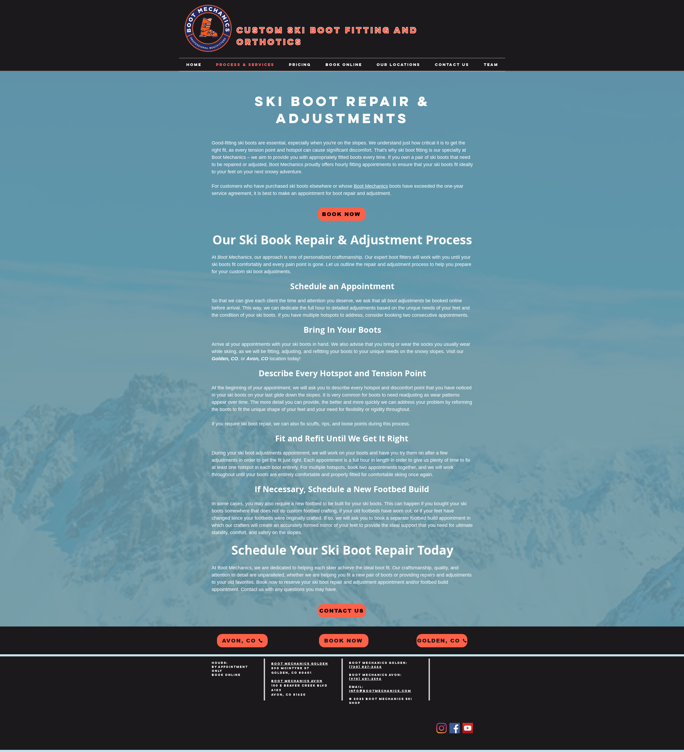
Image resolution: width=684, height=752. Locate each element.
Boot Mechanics (229, 157)
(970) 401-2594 (365, 679)
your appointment (271, 387)
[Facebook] (454, 728)
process (420, 264)
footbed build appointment (438, 518)
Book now (266, 582)
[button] (398, 64)
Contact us (252, 589)
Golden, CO (225, 358)
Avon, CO (257, 358)
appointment (311, 193)
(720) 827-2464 (365, 667)
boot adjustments (405, 300)
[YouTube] (468, 728)
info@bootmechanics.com (380, 691)
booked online (447, 300)
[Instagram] (441, 728)
